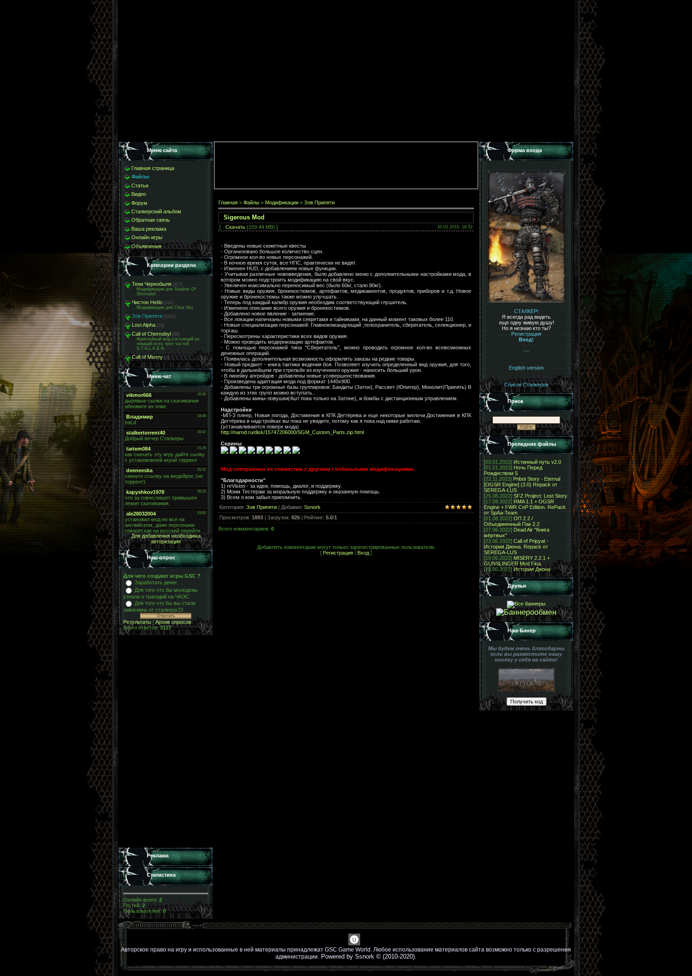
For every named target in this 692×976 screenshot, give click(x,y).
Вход (363, 553)
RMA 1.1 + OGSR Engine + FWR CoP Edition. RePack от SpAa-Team (525, 507)
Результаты (137, 622)
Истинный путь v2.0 (537, 462)
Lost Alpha (143, 325)
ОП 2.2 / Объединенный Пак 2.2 (511, 521)
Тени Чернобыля (151, 284)
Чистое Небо (147, 302)
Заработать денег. (156, 582)
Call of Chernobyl (151, 334)
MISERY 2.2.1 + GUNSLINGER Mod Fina (517, 560)
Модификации (281, 202)
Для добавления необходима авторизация (166, 538)
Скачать (235, 227)
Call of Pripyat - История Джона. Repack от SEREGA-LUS (516, 546)
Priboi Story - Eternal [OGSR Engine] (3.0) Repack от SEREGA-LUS (522, 484)
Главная (228, 202)
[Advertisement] (166, 741)
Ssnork (312, 507)
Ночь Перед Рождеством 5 (513, 470)
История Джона (532, 569)
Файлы (251, 202)
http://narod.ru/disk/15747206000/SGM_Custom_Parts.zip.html (292, 432)
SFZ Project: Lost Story (540, 496)
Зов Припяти (147, 316)
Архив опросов (173, 622)
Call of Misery (147, 357)
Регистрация (338, 553)
